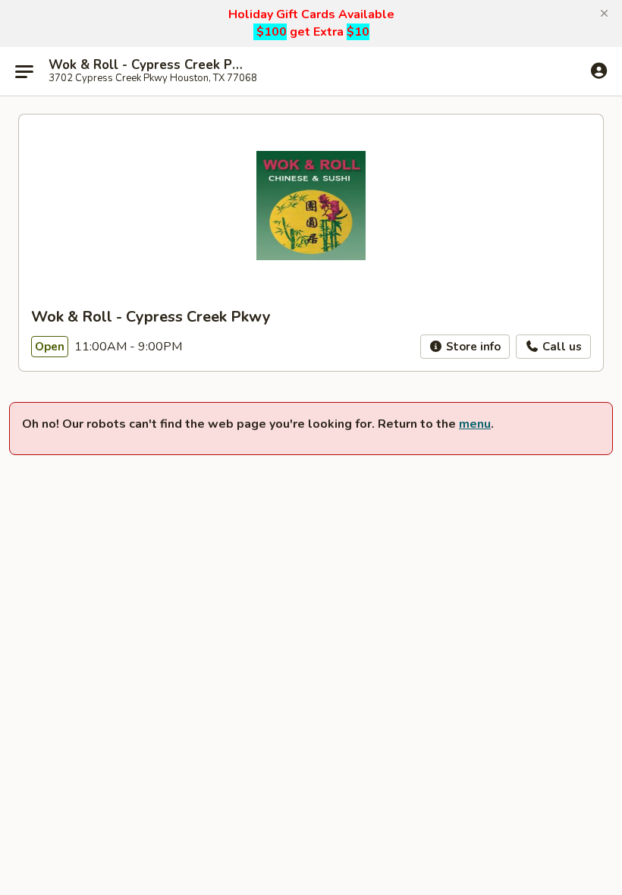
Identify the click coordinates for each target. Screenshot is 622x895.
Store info (472, 346)
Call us (560, 346)
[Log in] (599, 70)
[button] (604, 13)
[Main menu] (24, 71)
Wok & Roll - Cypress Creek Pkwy (146, 65)
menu (475, 424)
